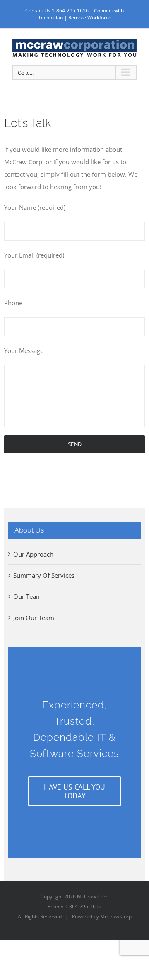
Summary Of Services (43, 575)
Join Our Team (33, 617)
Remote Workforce (89, 17)
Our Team (27, 596)
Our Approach (33, 554)
